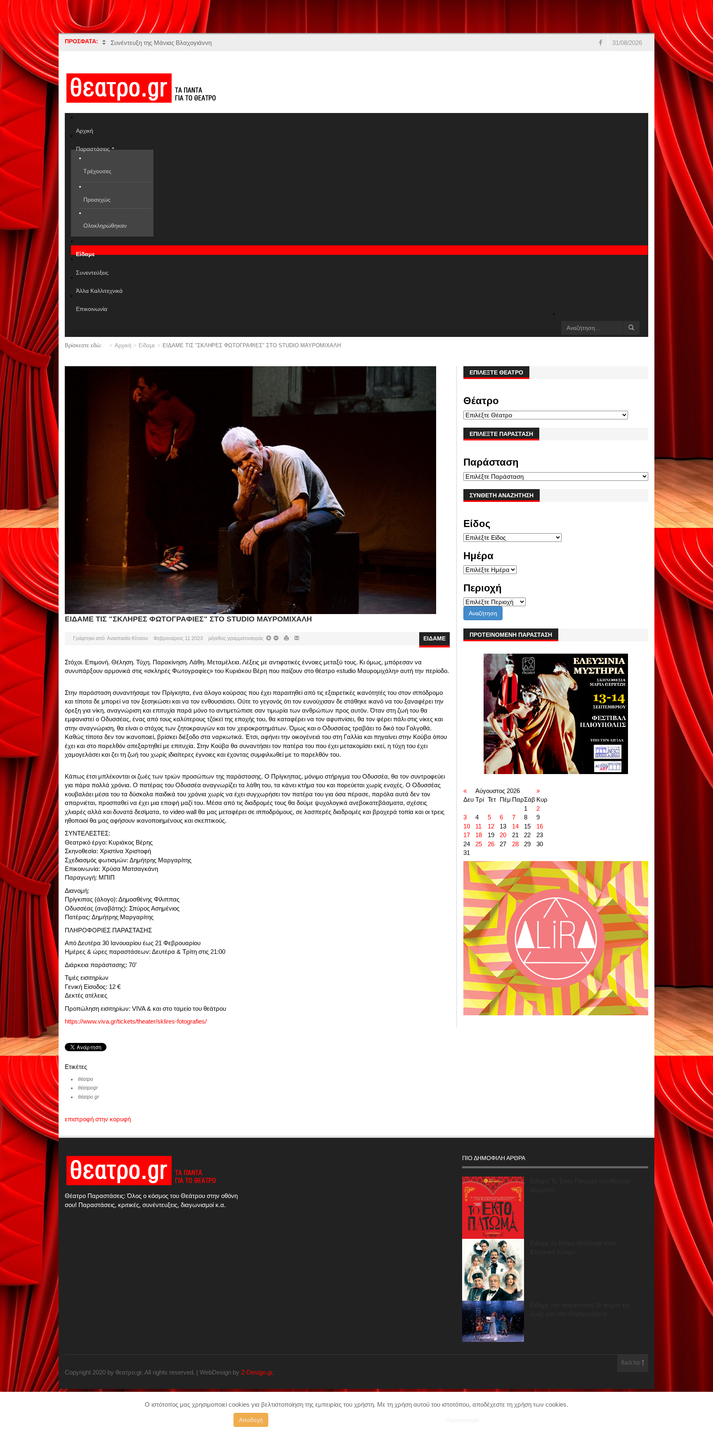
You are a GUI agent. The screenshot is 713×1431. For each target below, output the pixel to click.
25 (478, 843)
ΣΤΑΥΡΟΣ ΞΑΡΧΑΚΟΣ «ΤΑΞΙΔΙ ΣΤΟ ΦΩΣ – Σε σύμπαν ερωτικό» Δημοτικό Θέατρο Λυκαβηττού (242, 42)
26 (491, 843)
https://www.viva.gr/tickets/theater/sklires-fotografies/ (136, 1021)
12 (491, 826)
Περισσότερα (462, 1420)
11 (478, 826)
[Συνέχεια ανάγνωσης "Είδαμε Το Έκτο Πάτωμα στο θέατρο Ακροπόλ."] (493, 1207)
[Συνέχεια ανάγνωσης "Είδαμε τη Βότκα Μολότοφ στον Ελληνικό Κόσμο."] (493, 1270)
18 (478, 834)
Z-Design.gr (256, 1372)
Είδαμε (147, 345)
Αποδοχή (251, 1420)
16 (539, 826)
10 (466, 826)
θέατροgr (88, 1088)
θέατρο (85, 1079)
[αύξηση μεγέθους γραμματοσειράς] (275, 638)
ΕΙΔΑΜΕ (434, 638)
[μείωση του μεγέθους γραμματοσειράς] (268, 638)
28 (515, 843)
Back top (631, 1363)
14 (515, 826)
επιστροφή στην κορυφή (98, 1119)
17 (466, 834)
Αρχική (123, 345)
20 (503, 834)
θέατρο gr (88, 1097)
